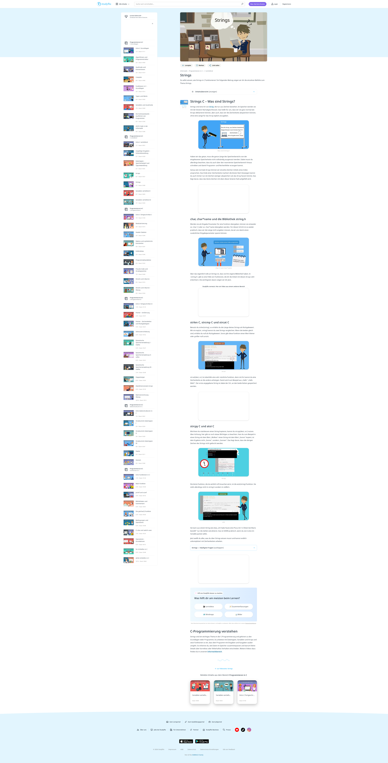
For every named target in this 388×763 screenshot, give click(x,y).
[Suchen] (242, 4)
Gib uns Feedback (229, 749)
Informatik (183, 71)
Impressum (172, 749)
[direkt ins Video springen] (223, 134)
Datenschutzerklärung (250, 623)
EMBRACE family (197, 755)
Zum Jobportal (217, 722)
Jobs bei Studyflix (160, 730)
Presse (228, 730)
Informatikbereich (215, 651)
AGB (181, 749)
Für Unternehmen (179, 730)
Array (211, 107)
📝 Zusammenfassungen (238, 606)
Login (275, 4)
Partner (196, 730)
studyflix (106, 4)
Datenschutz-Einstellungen (209, 749)
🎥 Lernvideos (208, 606)
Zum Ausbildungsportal (196, 722)
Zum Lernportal (175, 722)
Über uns (143, 730)
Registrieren (287, 4)
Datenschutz (192, 749)
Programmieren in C (196, 71)
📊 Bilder (238, 614)
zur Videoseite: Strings (225, 669)
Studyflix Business (212, 730)
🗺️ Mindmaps (208, 614)
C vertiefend (209, 71)
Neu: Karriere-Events (257, 4)
